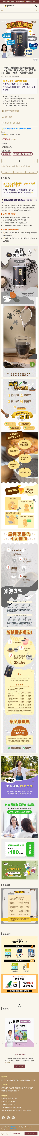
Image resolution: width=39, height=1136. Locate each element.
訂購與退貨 (4, 1088)
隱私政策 (24, 1088)
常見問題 (11, 1088)
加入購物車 (16, 1134)
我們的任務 (4, 1080)
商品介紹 (7, 172)
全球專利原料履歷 (25, 1080)
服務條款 (18, 1088)
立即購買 (31, 1134)
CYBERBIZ (13, 1129)
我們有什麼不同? (14, 1080)
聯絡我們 (4, 1091)
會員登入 (34, 1080)
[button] (36, 1043)
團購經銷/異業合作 (13, 1091)
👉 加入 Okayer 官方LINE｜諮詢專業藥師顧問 (16, 129)
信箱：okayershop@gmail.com (11, 1107)
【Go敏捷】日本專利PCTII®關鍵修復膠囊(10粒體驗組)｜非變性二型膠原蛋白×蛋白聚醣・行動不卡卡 (19, 1059)
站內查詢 (30, 1088)
